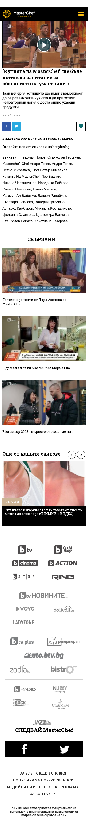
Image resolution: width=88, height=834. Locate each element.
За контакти (43, 794)
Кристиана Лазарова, (51, 221)
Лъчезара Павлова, (18, 202)
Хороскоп (25, 669)
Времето (64, 609)
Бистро (64, 669)
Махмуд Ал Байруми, (19, 195)
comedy (63, 547)
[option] (44, 493)
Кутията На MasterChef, (21, 176)
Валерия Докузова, (50, 202)
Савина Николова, (17, 189)
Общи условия (51, 773)
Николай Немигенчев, (19, 183)
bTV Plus (25, 641)
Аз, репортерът (64, 641)
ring (63, 574)
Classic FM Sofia (63, 704)
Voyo (25, 609)
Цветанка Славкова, (18, 215)
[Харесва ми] (81, 126)
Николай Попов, (33, 157)
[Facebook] (6, 126)
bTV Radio (25, 689)
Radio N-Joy (64, 689)
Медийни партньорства (32, 787)
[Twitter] (16, 126)
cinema (25, 560)
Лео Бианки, (51, 176)
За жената (25, 622)
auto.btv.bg (44, 655)
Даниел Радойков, (52, 195)
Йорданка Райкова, (53, 183)
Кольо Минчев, (45, 189)
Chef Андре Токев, (36, 164)
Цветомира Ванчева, (52, 215)
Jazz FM (44, 722)
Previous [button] (71, 454)
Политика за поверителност (43, 780)
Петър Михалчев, (16, 170)
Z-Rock (24, 702)
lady (25, 574)
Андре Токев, (62, 164)
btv (25, 547)
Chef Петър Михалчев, (50, 170)
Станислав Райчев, (18, 221)
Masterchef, (11, 164)
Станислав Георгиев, (64, 157)
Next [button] (81, 454)
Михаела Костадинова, (53, 208)
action (63, 560)
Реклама (70, 787)
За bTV (26, 773)
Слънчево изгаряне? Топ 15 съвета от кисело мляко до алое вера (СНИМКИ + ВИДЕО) (43, 512)
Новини (44, 596)
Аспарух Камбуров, (18, 208)
